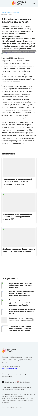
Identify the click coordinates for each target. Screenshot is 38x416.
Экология (16, 12)
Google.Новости (25, 382)
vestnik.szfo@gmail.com (9, 368)
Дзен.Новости (9, 382)
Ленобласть (10, 12)
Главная (3, 12)
